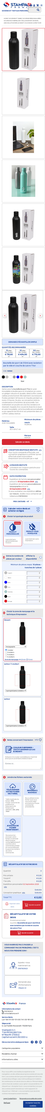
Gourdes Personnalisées (31, 18)
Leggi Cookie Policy (10, 1098)
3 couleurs (10, 654)
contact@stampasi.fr (11, 1013)
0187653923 (23, 496)
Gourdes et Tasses (15, 18)
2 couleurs (10, 652)
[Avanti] (40, 315)
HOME (6, 18)
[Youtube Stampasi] (40, 1042)
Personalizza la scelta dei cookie (31, 1098)
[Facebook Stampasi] (32, 1042)
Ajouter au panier (35, 905)
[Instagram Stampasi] (36, 1042)
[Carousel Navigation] (22, 315)
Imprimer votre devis (14, 905)
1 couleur (10, 650)
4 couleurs (10, 657)
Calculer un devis (22, 442)
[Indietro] (4, 315)
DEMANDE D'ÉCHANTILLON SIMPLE (22, 342)
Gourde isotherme (11, 20)
